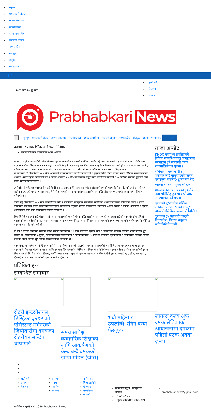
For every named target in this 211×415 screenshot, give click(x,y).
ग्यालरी (86, 394)
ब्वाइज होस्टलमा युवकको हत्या (173, 185)
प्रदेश (54, 382)
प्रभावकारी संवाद (17, 13)
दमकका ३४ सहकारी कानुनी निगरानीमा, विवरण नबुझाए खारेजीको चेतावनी (172, 220)
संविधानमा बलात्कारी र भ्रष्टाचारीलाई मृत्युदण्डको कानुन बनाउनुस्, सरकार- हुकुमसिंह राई (174, 175)
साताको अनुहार (16, 40)
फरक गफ (14, 66)
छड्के (12, 60)
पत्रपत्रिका (88, 390)
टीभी (10, 75)
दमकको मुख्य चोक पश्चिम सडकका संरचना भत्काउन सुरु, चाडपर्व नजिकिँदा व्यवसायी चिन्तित (176, 207)
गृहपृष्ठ (12, 7)
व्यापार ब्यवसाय (17, 20)
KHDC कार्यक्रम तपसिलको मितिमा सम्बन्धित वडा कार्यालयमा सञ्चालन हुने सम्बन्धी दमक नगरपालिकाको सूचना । (175, 160)
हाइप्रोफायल (15, 27)
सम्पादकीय (14, 46)
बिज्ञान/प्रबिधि (89, 382)
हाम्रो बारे (153, 82)
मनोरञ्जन (88, 378)
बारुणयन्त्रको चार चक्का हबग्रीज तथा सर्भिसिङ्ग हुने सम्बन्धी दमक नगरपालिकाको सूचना (174, 194)
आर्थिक (55, 386)
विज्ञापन (152, 88)
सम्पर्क (152, 95)
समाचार (56, 378)
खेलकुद (13, 53)
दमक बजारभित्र (17, 33)
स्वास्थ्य (55, 390)
